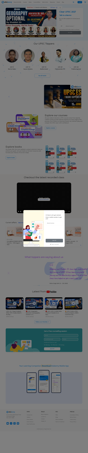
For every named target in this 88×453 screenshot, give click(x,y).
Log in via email (55, 244)
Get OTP (54, 240)
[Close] (62, 212)
